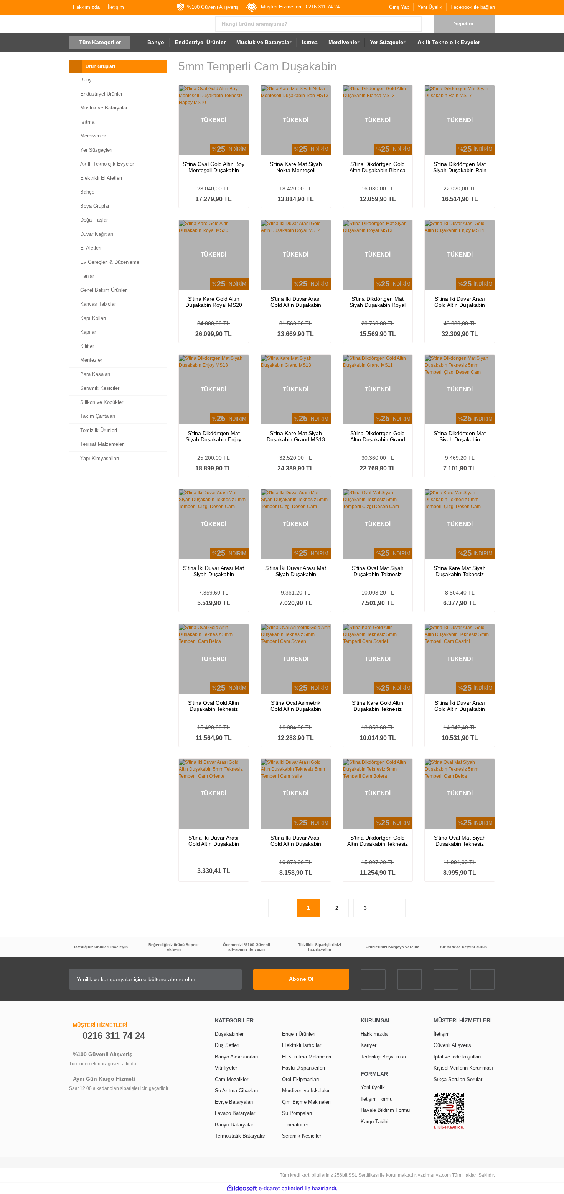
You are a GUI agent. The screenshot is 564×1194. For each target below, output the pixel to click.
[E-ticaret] (281, 1188)
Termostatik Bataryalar (240, 1136)
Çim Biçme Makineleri (306, 1102)
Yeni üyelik (373, 1087)
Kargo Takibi (374, 1121)
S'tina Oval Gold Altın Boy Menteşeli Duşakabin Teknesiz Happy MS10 (213, 167)
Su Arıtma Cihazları (236, 1090)
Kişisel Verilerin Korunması (463, 1068)
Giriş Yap (399, 7)
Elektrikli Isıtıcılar (301, 1045)
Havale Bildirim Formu (385, 1110)
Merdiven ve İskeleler (306, 1090)
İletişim (116, 7)
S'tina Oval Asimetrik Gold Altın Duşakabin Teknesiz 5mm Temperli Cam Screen (295, 706)
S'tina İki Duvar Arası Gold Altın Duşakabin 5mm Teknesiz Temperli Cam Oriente (213, 841)
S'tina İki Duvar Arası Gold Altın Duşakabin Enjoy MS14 (459, 302)
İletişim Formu (376, 1099)
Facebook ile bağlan (472, 7)
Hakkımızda (86, 7)
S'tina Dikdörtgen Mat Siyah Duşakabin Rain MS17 (459, 167)
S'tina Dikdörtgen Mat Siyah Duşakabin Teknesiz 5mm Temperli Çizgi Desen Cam (459, 436)
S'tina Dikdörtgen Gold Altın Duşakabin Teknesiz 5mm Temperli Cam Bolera (377, 841)
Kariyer (368, 1045)
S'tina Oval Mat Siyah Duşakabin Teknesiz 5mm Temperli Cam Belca (460, 841)
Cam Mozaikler (231, 1079)
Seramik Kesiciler (301, 1136)
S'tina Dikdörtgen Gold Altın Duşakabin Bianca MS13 (378, 167)
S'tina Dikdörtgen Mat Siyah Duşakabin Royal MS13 (378, 302)
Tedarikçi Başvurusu (383, 1057)
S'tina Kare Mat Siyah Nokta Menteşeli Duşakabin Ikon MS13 (295, 167)
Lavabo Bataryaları (236, 1113)
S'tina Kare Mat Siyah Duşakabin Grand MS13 (296, 436)
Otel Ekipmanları (300, 1079)
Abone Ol (301, 979)
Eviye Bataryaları (234, 1102)
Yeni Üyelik (429, 7)
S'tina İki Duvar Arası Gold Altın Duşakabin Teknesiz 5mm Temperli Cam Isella (295, 841)
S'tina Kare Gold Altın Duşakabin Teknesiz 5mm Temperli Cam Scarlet (377, 706)
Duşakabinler (229, 1034)
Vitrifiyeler (226, 1068)
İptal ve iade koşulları (457, 1057)
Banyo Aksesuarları (236, 1057)
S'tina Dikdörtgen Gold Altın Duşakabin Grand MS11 (377, 436)
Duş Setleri (227, 1045)
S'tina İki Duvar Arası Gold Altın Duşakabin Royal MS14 (295, 302)
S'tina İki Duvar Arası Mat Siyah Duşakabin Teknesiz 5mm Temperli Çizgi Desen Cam (213, 571)
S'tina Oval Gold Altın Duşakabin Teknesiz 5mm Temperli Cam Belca (213, 706)
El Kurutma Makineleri (306, 1057)
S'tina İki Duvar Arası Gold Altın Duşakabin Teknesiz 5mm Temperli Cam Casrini (459, 706)
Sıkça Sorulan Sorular (458, 1079)
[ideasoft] (241, 1188)
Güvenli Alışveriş (452, 1045)
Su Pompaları (297, 1113)
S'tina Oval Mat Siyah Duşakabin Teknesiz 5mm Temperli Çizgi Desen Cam (378, 571)
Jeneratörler (295, 1125)
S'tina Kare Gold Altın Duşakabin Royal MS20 (213, 302)
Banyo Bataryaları (235, 1125)
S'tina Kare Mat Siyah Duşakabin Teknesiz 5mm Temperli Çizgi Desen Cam (460, 571)
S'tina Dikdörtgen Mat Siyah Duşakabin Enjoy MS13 (213, 436)
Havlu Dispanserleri (303, 1068)
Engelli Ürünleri (298, 1034)
